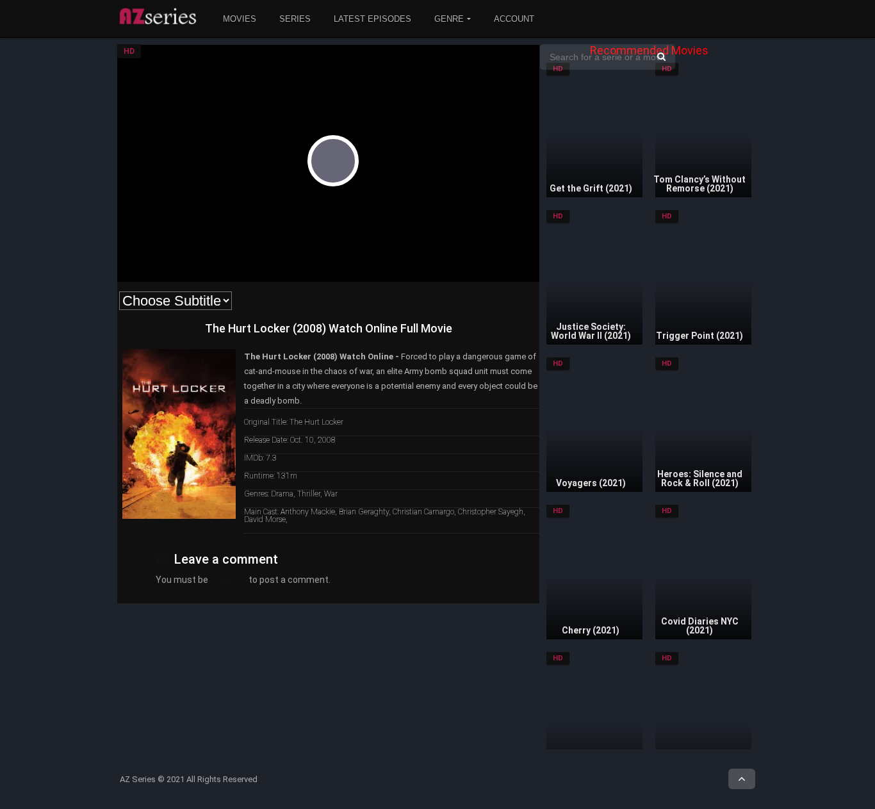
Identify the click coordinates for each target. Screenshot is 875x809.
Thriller (308, 493)
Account (514, 19)
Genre (449, 19)
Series (295, 19)
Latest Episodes (372, 19)
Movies (239, 19)
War (331, 493)
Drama (282, 493)
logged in (228, 580)
